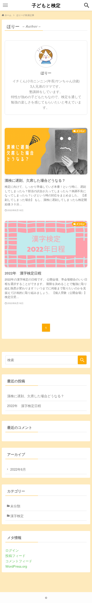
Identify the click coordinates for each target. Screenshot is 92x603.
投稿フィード (15, 555)
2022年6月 (18, 469)
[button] (86, 5)
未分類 (15, 506)
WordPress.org (16, 566)
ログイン (12, 550)
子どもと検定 (46, 5)
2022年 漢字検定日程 (24, 405)
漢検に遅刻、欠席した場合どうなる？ (35, 395)
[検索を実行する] (82, 359)
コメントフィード (18, 561)
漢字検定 (17, 515)
